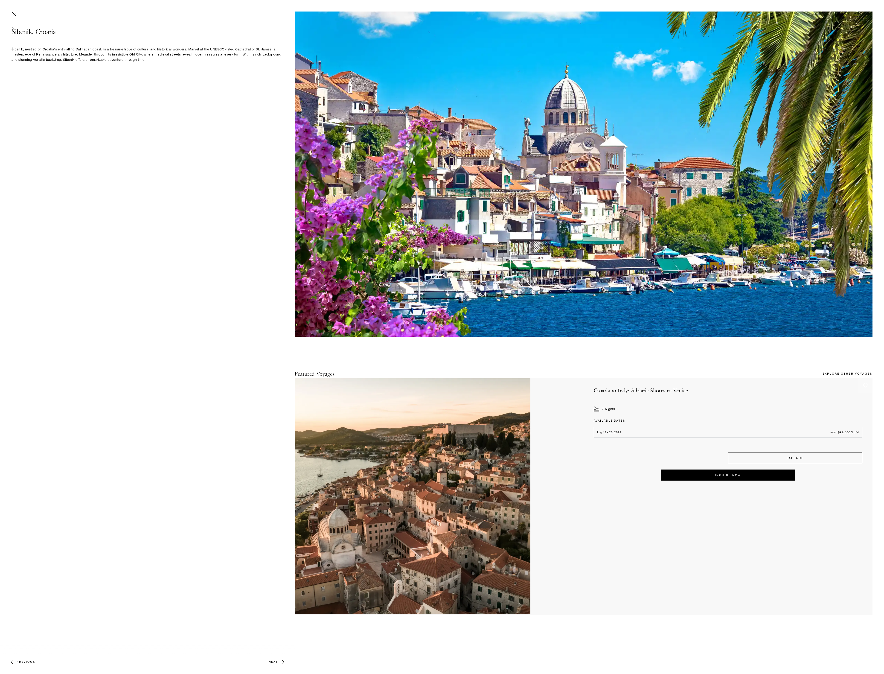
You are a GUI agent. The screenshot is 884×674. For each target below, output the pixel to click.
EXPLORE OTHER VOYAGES (847, 374)
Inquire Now (728, 475)
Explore (795, 458)
